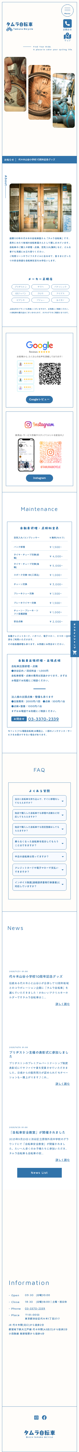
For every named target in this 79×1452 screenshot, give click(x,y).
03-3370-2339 (43, 719)
